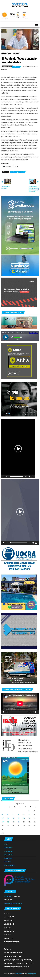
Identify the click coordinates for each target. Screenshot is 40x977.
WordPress (18, 974)
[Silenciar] (29, 476)
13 (18, 818)
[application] (20, 265)
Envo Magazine (31, 974)
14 (24, 818)
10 (2, 818)
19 (13, 822)
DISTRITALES (8, 855)
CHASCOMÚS (8, 848)
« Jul (2, 833)
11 (8, 818)
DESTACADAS (8, 851)
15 (29, 818)
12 (13, 818)
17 (2, 822)
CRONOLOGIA (8, 858)
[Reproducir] (4, 476)
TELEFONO (7, 896)
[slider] (16, 476)
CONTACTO (7, 862)
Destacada (14, 171)
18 (8, 822)
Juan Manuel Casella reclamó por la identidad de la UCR (34, 189)
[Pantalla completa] (32, 476)
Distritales (22, 171)
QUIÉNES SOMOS (9, 865)
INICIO (6, 844)
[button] (20, 266)
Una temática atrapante (5, 187)
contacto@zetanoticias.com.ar (13, 903)
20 (18, 822)
